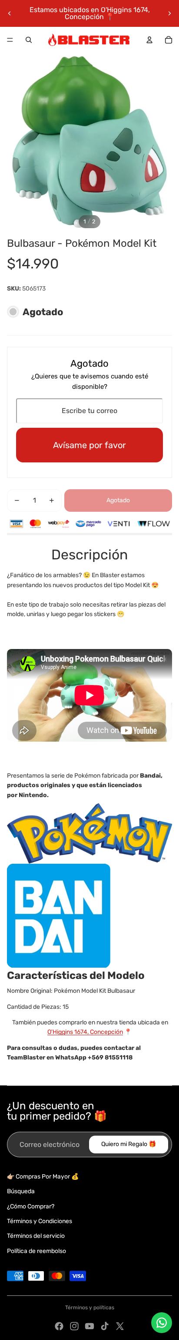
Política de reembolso (36, 1251)
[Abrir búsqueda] (28, 39)
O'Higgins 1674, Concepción (85, 1032)
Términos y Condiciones (39, 1221)
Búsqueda (21, 1191)
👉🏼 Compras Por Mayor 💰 (43, 1176)
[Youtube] (89, 1326)
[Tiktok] (104, 1326)
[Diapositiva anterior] (9, 13)
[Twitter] (120, 1326)
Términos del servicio (36, 1236)
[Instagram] (74, 1326)
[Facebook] (59, 1326)
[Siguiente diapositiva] (169, 13)
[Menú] (10, 40)
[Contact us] (161, 1322)
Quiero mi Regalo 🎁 (128, 1144)
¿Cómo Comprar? (30, 1206)
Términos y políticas (89, 1307)
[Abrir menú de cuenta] (149, 39)
